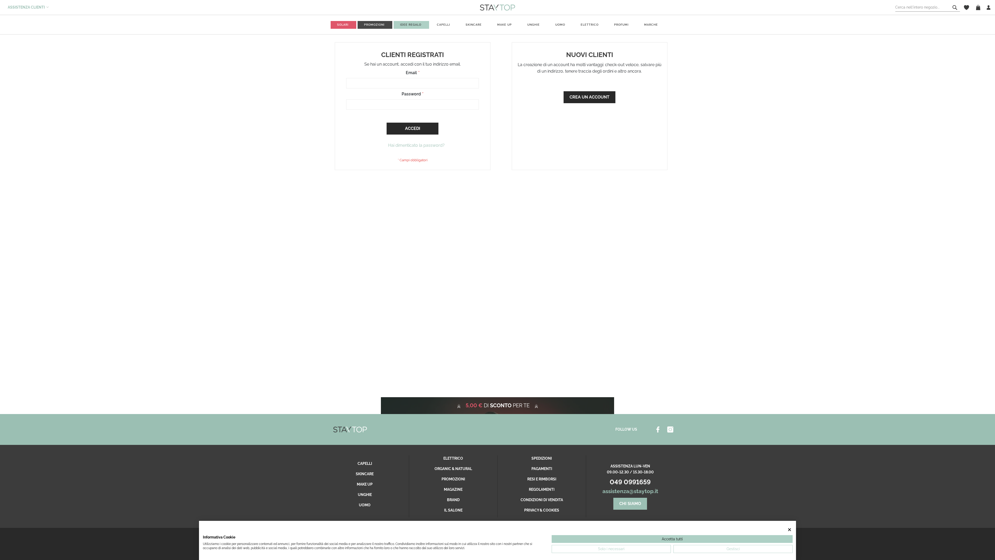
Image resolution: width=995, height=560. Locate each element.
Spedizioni (541, 458)
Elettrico (590, 24)
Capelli (443, 24)
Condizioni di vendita (542, 500)
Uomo (560, 24)
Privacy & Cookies (541, 510)
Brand (453, 500)
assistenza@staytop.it (630, 491)
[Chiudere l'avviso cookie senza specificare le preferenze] (789, 530)
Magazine (453, 489)
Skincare (474, 24)
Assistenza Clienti (26, 7)
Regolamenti (542, 489)
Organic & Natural (453, 469)
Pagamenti (541, 469)
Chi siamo (630, 503)
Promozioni (453, 479)
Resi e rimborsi (541, 479)
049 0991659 (630, 482)
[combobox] (927, 7)
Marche (651, 24)
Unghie (533, 24)
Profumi (621, 24)
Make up (504, 24)
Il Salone (453, 510)
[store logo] (497, 7)
